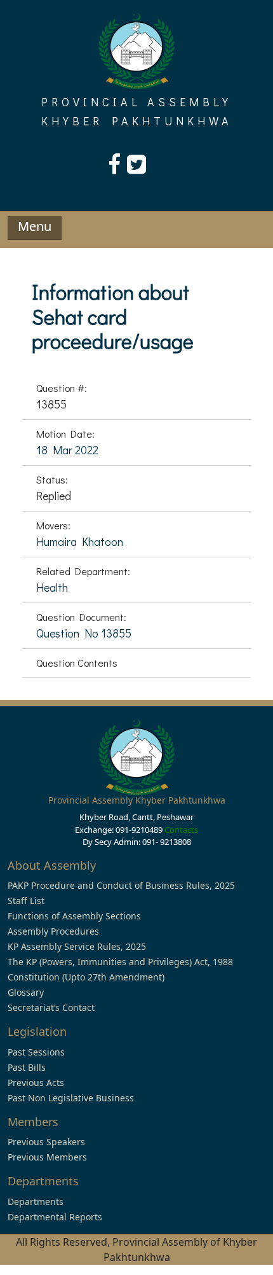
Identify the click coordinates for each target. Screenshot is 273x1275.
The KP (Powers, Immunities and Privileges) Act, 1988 (120, 962)
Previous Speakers (46, 1142)
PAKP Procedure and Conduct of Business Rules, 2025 (121, 885)
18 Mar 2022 (67, 449)
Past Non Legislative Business (71, 1098)
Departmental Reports (55, 1217)
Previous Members (47, 1157)
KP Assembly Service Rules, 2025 (77, 946)
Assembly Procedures (53, 931)
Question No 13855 (83, 633)
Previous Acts (36, 1082)
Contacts (181, 829)
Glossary (26, 992)
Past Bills (27, 1067)
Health (52, 587)
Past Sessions (36, 1052)
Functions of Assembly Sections (74, 916)
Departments (35, 1201)
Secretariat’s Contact (51, 1007)
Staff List (26, 901)
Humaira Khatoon (79, 541)
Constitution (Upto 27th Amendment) (86, 977)
